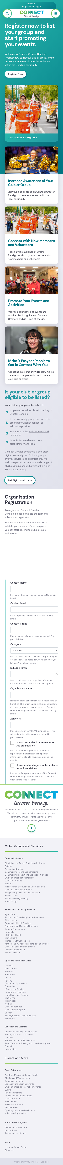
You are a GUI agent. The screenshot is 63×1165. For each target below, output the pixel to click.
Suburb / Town (18, 667)
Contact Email (18, 603)
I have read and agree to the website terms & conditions (37, 767)
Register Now (15, 74)
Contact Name (18, 582)
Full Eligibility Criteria (20, 480)
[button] (55, 13)
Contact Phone (18, 623)
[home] (31, 13)
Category (15, 644)
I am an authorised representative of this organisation (36, 744)
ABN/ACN (15, 718)
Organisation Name (21, 688)
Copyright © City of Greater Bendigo (31, 1162)
